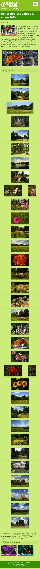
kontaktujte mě (26, 535)
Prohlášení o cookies (20, 565)
